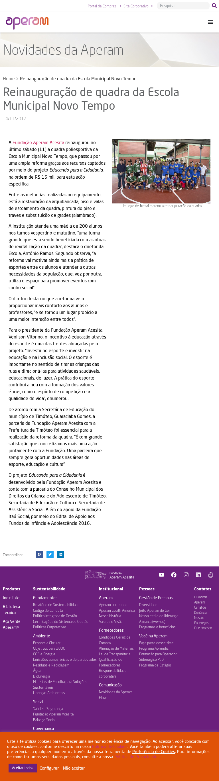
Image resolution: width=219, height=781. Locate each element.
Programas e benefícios (157, 627)
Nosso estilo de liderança (158, 615)
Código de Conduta (48, 610)
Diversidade (148, 604)
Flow (103, 697)
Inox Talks (12, 597)
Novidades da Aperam (116, 692)
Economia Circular (46, 643)
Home (9, 78)
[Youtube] (161, 574)
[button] (39, 554)
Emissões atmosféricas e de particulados (65, 659)
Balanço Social (44, 719)
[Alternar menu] (210, 22)
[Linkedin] (198, 574)
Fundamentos (45, 597)
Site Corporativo (136, 6)
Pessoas (147, 588)
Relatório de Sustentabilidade (56, 604)
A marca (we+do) (152, 621)
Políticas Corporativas (49, 627)
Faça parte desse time (156, 643)
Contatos (202, 588)
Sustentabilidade (49, 588)
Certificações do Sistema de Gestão (60, 621)
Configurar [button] (49, 768)
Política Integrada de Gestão (55, 615)
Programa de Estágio (155, 665)
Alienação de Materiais (116, 648)
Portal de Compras (102, 6)
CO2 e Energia (44, 654)
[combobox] (183, 5)
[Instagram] (186, 574)
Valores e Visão (111, 621)
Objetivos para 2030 (49, 648)
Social (38, 701)
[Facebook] (174, 574)
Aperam (106, 597)
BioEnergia (41, 676)
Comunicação (110, 684)
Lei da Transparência (114, 654)
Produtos (11, 588)
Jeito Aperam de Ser (154, 610)
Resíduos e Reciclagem (51, 665)
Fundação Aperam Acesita (38, 142)
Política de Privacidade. (136, 756)
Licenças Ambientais (49, 692)
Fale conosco (203, 628)
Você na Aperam (153, 635)
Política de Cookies (109, 746)
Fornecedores (111, 630)
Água (37, 670)
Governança (43, 728)
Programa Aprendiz (154, 648)
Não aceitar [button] (74, 768)
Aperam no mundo (113, 604)
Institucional (111, 588)
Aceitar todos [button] (22, 768)
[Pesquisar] (215, 5)
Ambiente (41, 635)
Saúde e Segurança (48, 708)
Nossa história (110, 615)
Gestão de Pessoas (156, 597)
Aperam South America (117, 610)
